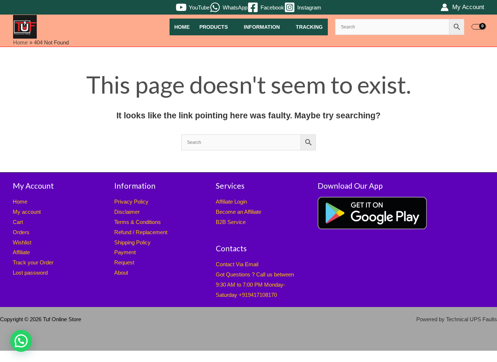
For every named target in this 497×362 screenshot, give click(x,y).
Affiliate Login (231, 201)
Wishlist (22, 242)
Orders (21, 232)
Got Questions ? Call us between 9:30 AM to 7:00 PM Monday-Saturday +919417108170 (255, 284)
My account (27, 212)
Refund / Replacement (140, 232)
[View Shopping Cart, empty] (478, 27)
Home (182, 27)
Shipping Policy (132, 242)
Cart (18, 222)
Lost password (30, 272)
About (121, 272)
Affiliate (21, 252)
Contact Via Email (237, 264)
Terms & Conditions (137, 222)
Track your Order (33, 262)
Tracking (309, 27)
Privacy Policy (131, 201)
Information (262, 27)
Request (124, 262)
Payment (125, 252)
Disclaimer (127, 212)
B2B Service (231, 222)
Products (213, 27)
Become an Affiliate (238, 212)
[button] (21, 341)
